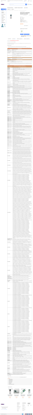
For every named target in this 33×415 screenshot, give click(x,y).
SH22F (8, 349)
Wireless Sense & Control (3, 20)
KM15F (8, 135)
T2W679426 (8, 350)
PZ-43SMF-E (8, 288)
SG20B (8, 345)
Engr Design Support (10, 7)
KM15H (8, 136)
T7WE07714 (8, 356)
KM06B (8, 119)
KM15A (8, 132)
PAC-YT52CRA (8, 160)
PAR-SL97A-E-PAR (9, 278)
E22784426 (8, 94)
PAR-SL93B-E (8, 261)
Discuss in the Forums (10, 381)
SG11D (8, 335)
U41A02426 (8, 373)
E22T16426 (8, 104)
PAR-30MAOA (8, 180)
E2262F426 (8, 92)
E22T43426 (8, 110)
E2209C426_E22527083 (10, 86)
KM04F (8, 117)
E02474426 (8, 68)
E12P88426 (8, 79)
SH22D (8, 348)
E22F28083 (18, 53)
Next (31, 394)
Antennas (3, 10)
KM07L (8, 124)
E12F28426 (8, 78)
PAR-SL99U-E (8, 280)
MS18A (8, 152)
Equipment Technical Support (19, 7)
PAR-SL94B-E (8, 270)
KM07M (8, 125)
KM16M (8, 140)
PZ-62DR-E (8, 326)
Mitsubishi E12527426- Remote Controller (23, 395)
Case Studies (26, 7)
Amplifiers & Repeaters (3, 12)
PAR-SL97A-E (8, 275)
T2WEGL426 (8, 354)
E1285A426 (8, 77)
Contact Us (9, 9)
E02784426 (8, 71)
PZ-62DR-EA (8, 333)
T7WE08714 (8, 357)
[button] (26, 25)
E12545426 (8, 73)
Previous (7, 394)
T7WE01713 (8, 355)
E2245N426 (8, 90)
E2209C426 (8, 85)
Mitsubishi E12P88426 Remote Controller (29, 395)
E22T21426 (8, 107)
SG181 (8, 341)
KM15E (8, 134)
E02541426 (8, 69)
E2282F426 (8, 95)
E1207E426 (8, 72)
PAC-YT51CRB (8, 155)
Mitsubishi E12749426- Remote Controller (16, 395)
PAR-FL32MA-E (9, 212)
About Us (13, 9)
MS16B (8, 150)
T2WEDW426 (8, 352)
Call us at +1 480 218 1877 (4, 409)
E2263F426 (8, 93)
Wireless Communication (3, 22)
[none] (11, 16)
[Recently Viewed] (28, 4)
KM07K (8, 123)
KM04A (8, 114)
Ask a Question (10, 383)
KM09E (8, 129)
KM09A (8, 127)
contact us (10, 374)
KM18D (8, 144)
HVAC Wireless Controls (3, 18)
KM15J (8, 137)
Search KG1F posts (10, 382)
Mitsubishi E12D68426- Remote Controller (10, 395)
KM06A (8, 118)
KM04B (8, 116)
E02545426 (8, 70)
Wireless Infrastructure (3, 16)
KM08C (8, 126)
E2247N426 (8, 91)
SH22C (8, 347)
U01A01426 (8, 360)
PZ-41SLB (8, 281)
